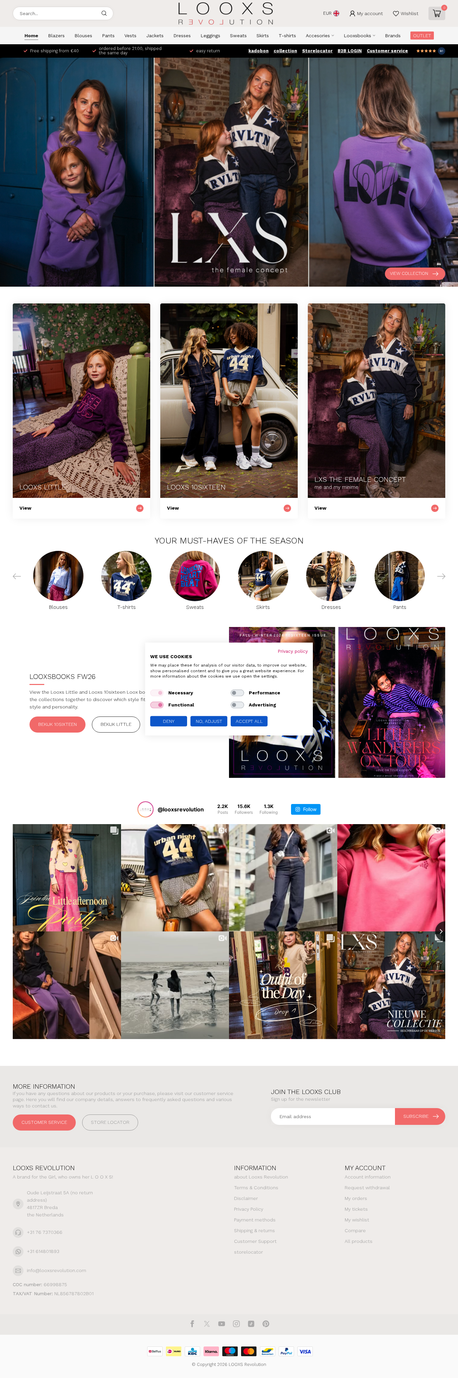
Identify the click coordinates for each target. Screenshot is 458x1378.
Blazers (56, 35)
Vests (130, 35)
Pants (108, 35)
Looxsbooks (357, 35)
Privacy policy (293, 651)
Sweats (238, 35)
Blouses (83, 35)
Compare (355, 1230)
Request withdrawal (367, 1187)
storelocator (248, 1252)
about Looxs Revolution (261, 1177)
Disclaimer (246, 1198)
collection (285, 50)
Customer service (387, 50)
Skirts (262, 35)
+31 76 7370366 (44, 1232)
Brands (393, 35)
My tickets (356, 1209)
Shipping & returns (254, 1230)
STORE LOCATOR (110, 1122)
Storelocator (317, 50)
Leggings (210, 35)
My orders (356, 1198)
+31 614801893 (43, 1251)
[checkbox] (157, 693)
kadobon (258, 50)
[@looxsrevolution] (145, 809)
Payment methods (255, 1219)
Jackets (155, 35)
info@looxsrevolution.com (56, 1270)
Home (31, 35)
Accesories (318, 35)
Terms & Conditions (256, 1187)
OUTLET (422, 35)
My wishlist (357, 1219)
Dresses (182, 35)
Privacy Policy (248, 1209)
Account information (368, 1177)
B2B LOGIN (350, 50)
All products (359, 1241)
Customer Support (255, 1241)
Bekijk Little (116, 724)
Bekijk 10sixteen (57, 724)
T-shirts (287, 35)
